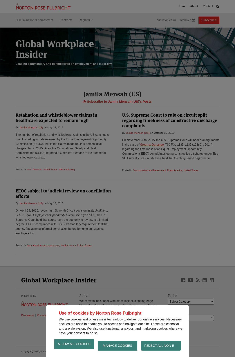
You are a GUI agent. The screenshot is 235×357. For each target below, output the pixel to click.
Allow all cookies (74, 344)
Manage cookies (117, 345)
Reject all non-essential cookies (162, 345)
